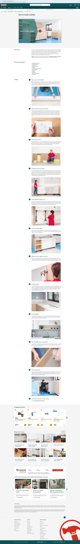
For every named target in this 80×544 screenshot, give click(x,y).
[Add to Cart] (25, 425)
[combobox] (40, 5)
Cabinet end (34, 65)
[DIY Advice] (10, 8)
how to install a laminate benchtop (38, 400)
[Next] (66, 418)
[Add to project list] (15, 410)
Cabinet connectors (35, 64)
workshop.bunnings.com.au (45, 473)
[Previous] (13, 418)
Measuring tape (34, 69)
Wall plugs (34, 74)
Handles (33, 67)
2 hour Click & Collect (50, 9)
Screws (33, 71)
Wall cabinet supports (35, 73)
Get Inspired (30, 470)
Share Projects (47, 470)
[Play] (40, 30)
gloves (55, 56)
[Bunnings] (4, 5)
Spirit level (34, 72)
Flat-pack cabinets (35, 66)
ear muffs (58, 56)
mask (33, 57)
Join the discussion (58, 470)
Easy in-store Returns (70, 9)
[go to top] (65, 517)
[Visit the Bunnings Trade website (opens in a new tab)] (77, 8)
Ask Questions (38, 470)
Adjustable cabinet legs (36, 63)
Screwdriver (34, 70)
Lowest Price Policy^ (10, 9)
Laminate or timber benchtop (36, 68)
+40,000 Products (30, 9)
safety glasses (51, 56)
